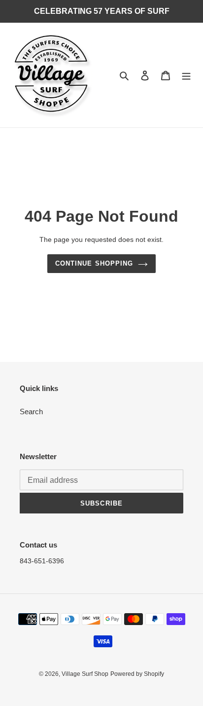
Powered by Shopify (137, 673)
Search (31, 411)
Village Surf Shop (85, 673)
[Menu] (186, 75)
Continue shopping (94, 263)
